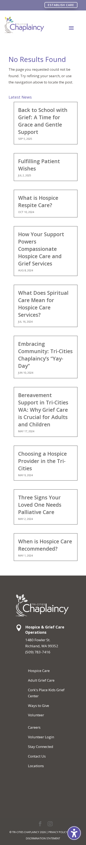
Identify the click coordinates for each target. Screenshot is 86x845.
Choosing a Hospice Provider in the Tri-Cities (42, 461)
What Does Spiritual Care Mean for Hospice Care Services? (43, 303)
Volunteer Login (41, 737)
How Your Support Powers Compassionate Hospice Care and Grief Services (41, 249)
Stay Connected (40, 746)
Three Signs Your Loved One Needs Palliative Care (39, 504)
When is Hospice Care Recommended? (45, 545)
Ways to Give (38, 705)
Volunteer (36, 715)
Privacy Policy (57, 832)
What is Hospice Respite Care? (38, 201)
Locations (36, 765)
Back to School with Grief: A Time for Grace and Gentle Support (42, 120)
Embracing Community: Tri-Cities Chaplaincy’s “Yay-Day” (45, 354)
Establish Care (61, 5)
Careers (34, 727)
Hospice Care (39, 670)
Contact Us (37, 756)
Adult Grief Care (41, 680)
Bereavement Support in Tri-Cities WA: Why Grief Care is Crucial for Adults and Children (43, 409)
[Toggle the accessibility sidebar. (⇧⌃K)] (74, 833)
